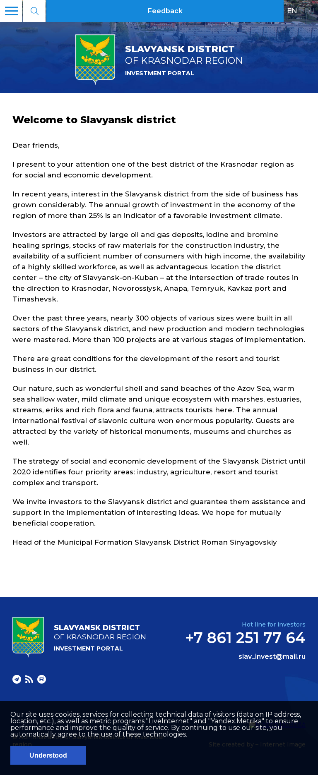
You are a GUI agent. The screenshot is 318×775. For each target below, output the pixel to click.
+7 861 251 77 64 (245, 637)
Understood (48, 755)
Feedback (165, 11)
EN (292, 10)
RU (309, 10)
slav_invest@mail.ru (272, 656)
